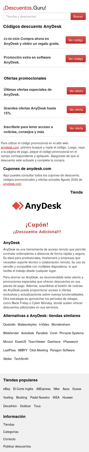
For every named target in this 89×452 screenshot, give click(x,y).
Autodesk (27, 333)
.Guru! (24, 7)
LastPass (9, 350)
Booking (21, 397)
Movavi (8, 341)
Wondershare (60, 324)
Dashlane (54, 341)
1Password (70, 341)
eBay (6, 389)
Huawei (67, 397)
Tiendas (8, 424)
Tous (37, 406)
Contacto (9, 439)
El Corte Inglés (23, 389)
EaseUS (20, 341)
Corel (53, 333)
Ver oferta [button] (76, 91)
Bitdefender (11, 333)
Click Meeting (39, 350)
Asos (66, 389)
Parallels (42, 333)
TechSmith (21, 358)
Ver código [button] (75, 40)
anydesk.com (10, 147)
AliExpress (43, 389)
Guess (76, 389)
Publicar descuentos (17, 446)
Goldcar (25, 406)
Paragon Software (62, 350)
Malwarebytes (27, 324)
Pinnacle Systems (71, 333)
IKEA (56, 397)
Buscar (78, 16)
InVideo (44, 324)
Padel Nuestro (40, 397)
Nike (57, 389)
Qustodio (9, 324)
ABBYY (22, 350)
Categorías (10, 431)
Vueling (8, 397)
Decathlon (10, 406)
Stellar (7, 358)
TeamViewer (36, 341)
